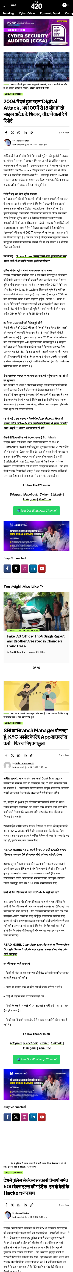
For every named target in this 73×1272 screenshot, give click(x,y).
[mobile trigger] (7, 5)
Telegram (16, 494)
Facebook (31, 494)
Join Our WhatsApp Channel (38, 510)
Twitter (44, 494)
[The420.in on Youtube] (42, 568)
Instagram (29, 499)
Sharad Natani (22, 140)
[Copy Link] (31, 132)
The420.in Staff (18, 657)
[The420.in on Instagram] (24, 568)
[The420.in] (36, 5)
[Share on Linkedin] (25, 132)
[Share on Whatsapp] (18, 132)
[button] (34, 667)
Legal (34, 630)
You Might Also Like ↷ (23, 586)
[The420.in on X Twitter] (16, 568)
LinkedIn (57, 494)
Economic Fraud (18, 630)
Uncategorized (13, 94)
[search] (57, 5)
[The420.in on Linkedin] (33, 568)
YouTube (45, 499)
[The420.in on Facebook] (7, 568)
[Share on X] (12, 132)
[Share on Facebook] (6, 132)
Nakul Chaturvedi (24, 763)
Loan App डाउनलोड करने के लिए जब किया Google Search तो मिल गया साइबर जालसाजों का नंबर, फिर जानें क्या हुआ (36, 949)
